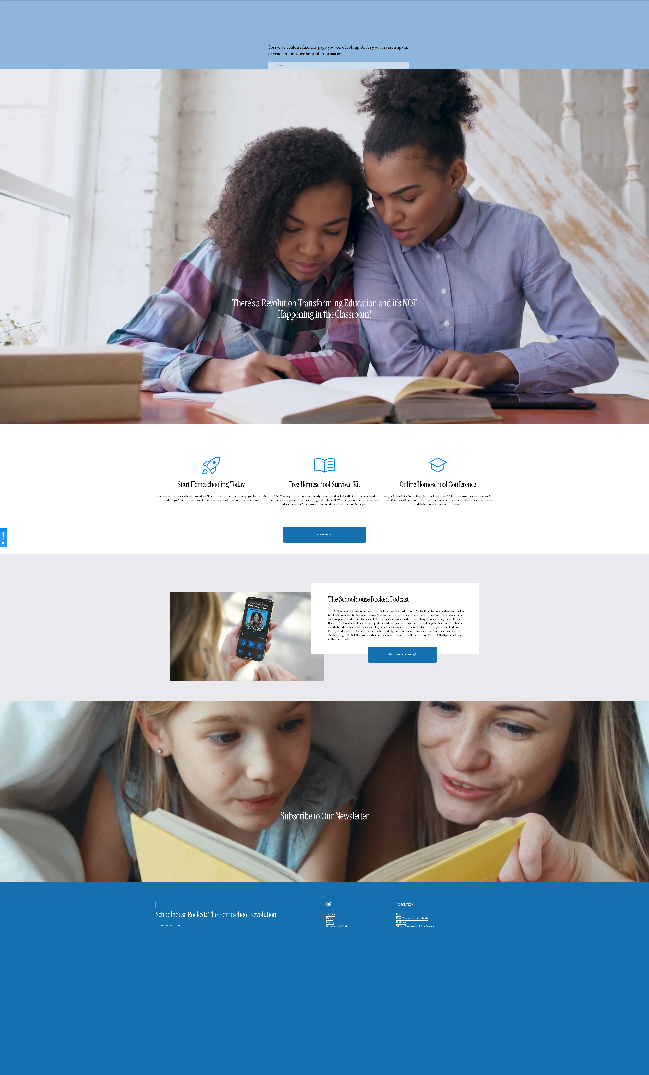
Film (398, 914)
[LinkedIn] (42, 24)
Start (184, 484)
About (329, 918)
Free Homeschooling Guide (412, 918)
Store (307, 32)
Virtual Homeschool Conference (415, 926)
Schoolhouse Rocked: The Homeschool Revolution (324, 18)
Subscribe (364, 32)
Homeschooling (210, 484)
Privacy (330, 922)
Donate (3, 536)
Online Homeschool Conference (438, 484)
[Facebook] (31, 24)
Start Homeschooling (334, 32)
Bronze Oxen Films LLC (172, 926)
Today (237, 484)
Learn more (324, 534)
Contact (330, 914)
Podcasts (401, 922)
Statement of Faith (337, 926)
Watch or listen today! (402, 654)
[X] (21, 24)
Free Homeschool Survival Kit (324, 484)
